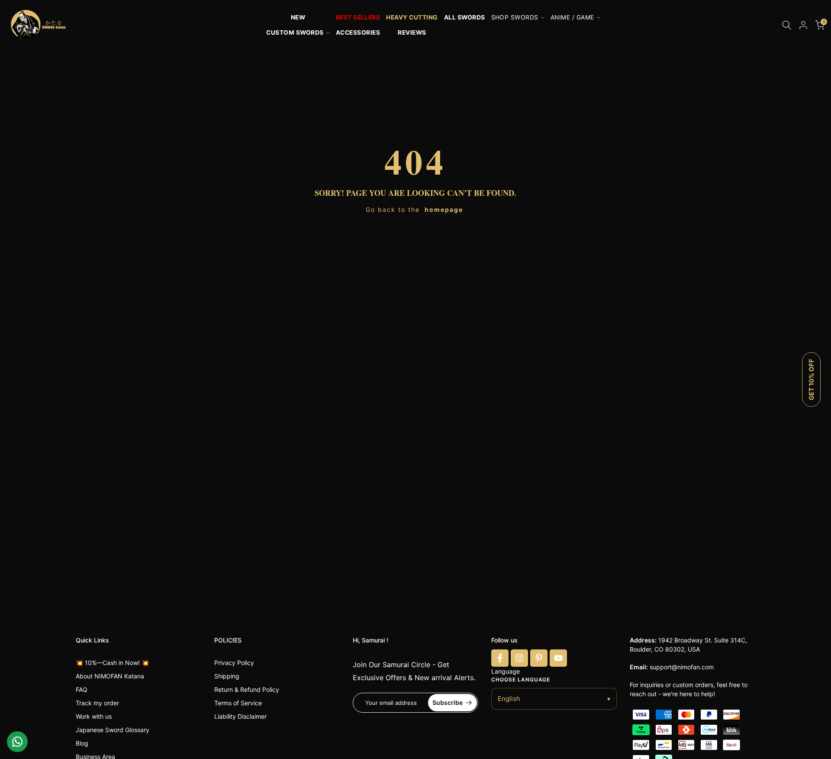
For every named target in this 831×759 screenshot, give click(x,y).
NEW (298, 17)
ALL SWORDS (464, 17)
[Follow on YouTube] (558, 658)
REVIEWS (412, 32)
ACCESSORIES (358, 32)
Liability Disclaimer (240, 716)
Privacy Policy (234, 662)
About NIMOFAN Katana (110, 676)
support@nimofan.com (682, 667)
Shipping (226, 676)
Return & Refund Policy (246, 689)
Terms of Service (238, 703)
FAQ (81, 689)
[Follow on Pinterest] (539, 658)
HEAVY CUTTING (412, 17)
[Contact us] (17, 741)
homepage (444, 209)
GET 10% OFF (811, 379)
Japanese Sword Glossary (112, 729)
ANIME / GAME (572, 17)
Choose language (520, 679)
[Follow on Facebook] (500, 658)
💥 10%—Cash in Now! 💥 (112, 662)
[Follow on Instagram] (519, 658)
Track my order (97, 703)
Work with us (94, 716)
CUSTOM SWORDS (294, 32)
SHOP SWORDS (514, 17)
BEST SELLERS (358, 17)
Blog (82, 743)
